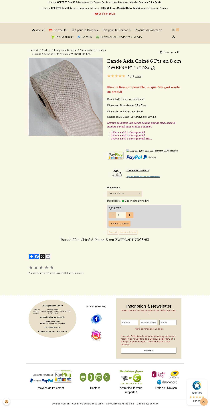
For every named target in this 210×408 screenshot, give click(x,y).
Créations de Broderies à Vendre (121, 37)
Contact (95, 388)
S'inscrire (149, 350)
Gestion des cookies (147, 403)
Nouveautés (60, 30)
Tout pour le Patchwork (116, 30)
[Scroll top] (204, 402)
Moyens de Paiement (51, 388)
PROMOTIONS (64, 37)
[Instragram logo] (96, 335)
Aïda (103, 50)
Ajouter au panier (120, 223)
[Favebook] (96, 318)
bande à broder (128, 232)
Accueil (40, 30)
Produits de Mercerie (148, 30)
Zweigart (113, 232)
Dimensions (113, 187)
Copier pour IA (171, 52)
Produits (46, 50)
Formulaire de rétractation (120, 403)
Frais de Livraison (166, 388)
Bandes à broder (89, 50)
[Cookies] (6, 401)
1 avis (138, 76)
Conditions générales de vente (87, 403)
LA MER (86, 37)
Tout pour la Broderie (85, 30)
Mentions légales (60, 403)
